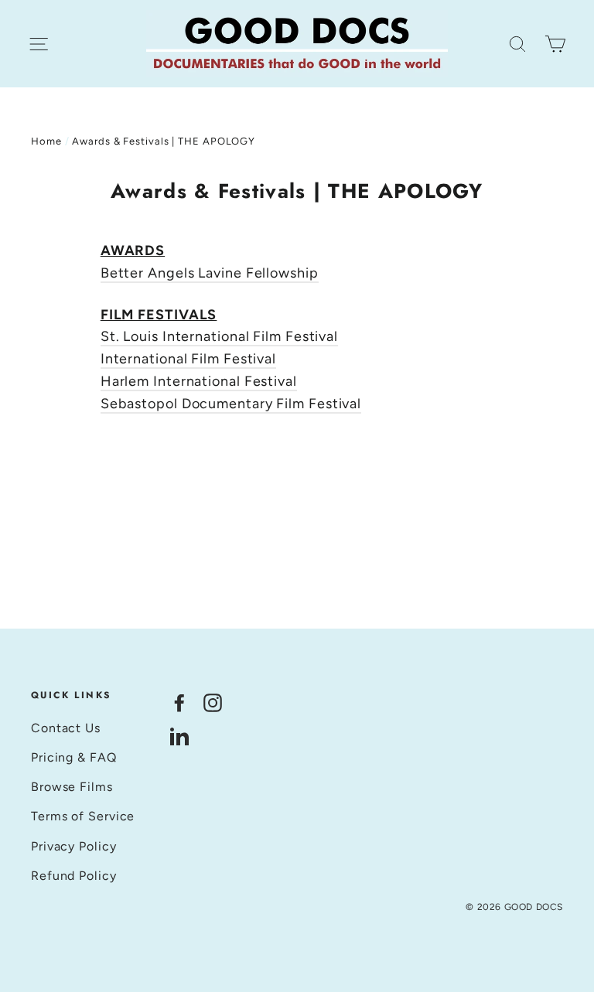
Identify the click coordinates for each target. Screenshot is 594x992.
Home (46, 141)
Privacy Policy (74, 846)
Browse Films (72, 786)
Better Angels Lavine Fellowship (210, 272)
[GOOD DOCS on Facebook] (179, 701)
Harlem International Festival (199, 381)
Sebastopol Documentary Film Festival (231, 403)
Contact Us (66, 728)
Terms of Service (83, 816)
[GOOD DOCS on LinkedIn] (179, 735)
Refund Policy (74, 875)
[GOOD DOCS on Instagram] (212, 701)
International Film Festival (188, 358)
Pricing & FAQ (74, 757)
